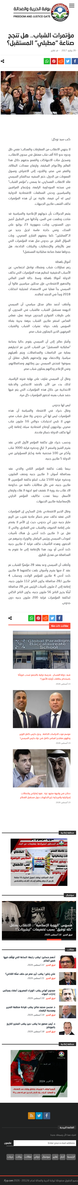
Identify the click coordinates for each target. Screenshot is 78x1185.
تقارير (53, 50)
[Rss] (31, 1115)
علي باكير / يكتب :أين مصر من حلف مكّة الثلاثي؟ (30, 973)
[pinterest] (54, 61)
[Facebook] (46, 1115)
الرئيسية (71, 1156)
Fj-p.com (8, 1180)
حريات (10, 1156)
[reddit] (61, 61)
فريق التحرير (67, 934)
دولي (37, 1156)
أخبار (62, 1156)
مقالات (27, 1156)
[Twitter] (39, 1115)
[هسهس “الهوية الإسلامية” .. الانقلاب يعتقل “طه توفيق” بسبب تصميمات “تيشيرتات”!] (39, 920)
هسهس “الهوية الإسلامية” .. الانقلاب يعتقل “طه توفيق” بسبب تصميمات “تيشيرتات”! (41, 927)
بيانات (19, 1156)
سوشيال (46, 1156)
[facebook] (75, 61)
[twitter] (68, 61)
